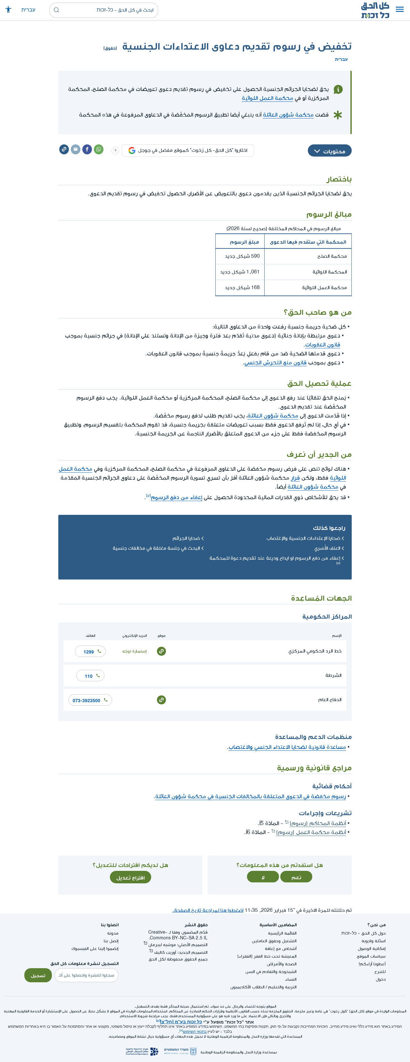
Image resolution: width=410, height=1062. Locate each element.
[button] (400, 10)
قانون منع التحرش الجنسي (275, 363)
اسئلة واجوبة (374, 940)
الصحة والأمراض (282, 963)
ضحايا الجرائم (186, 538)
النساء (291, 979)
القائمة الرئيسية (282, 933)
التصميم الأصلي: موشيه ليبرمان (178, 944)
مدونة (113, 933)
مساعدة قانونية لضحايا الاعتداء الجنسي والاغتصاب (287, 747)
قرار (295, 478)
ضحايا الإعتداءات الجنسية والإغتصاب (303, 538)
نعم (296, 876)
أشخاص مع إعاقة (281, 948)
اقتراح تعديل (130, 877)
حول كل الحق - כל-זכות (363, 933)
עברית (28, 10)
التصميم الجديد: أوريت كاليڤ (181, 952)
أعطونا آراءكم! (372, 963)
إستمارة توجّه (134, 651)
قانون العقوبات (322, 345)
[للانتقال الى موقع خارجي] (161, 650)
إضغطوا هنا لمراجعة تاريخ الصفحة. (207, 910)
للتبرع (380, 971)
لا (263, 876)
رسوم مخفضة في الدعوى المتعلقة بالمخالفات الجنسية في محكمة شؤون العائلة (250, 796)
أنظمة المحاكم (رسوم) (318, 823)
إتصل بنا (111, 940)
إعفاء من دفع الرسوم (176, 497)
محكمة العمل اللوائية (267, 98)
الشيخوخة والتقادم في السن (271, 971)
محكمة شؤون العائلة (288, 115)
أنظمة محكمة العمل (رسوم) (311, 832)
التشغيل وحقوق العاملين (274, 940)
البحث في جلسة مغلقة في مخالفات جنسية (156, 548)
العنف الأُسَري (327, 548)
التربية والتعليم (282, 987)
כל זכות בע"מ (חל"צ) (181, 1021)
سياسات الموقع (371, 956)
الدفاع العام (329, 699)
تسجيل (38, 975)
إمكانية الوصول (372, 948)
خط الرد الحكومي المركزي (314, 651)
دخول (381, 979)
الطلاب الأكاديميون (247, 987)
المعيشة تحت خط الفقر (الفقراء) (267, 956)
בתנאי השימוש (195, 1032)
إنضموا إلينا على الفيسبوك (95, 948)
